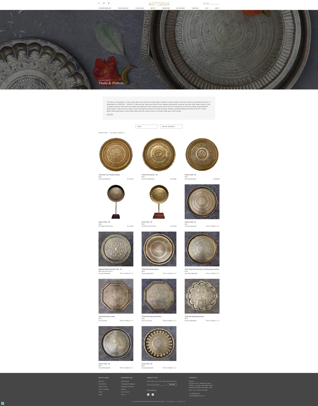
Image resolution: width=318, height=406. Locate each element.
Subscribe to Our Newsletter (175, 218)
